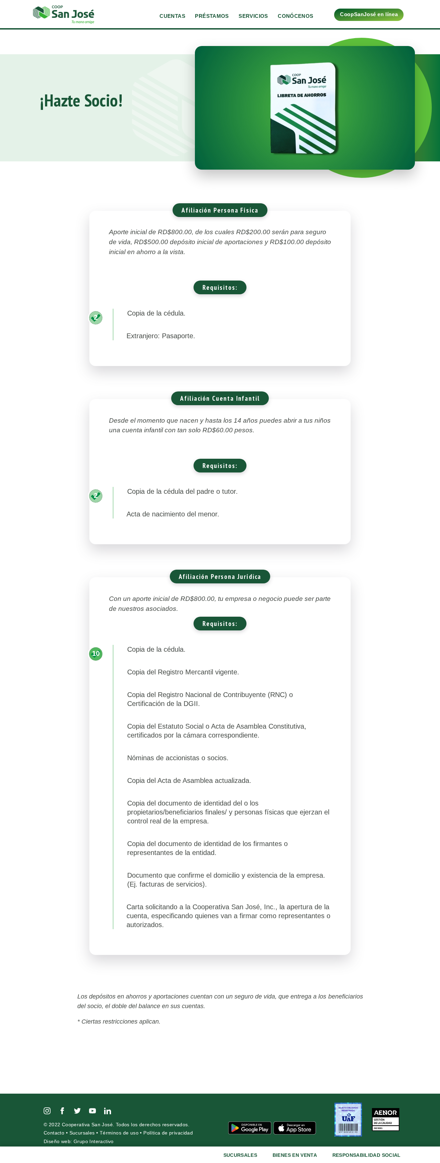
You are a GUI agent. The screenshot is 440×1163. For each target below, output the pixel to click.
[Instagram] (47, 1110)
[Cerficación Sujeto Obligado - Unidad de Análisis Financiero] (348, 1119)
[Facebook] (62, 1110)
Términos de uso (119, 1133)
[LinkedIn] (107, 1110)
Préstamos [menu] (212, 16)
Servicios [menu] (253, 16)
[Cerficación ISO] (385, 1119)
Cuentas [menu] (172, 16)
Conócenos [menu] (295, 16)
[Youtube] (92, 1110)
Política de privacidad (168, 1133)
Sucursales (82, 1133)
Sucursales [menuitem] (240, 1155)
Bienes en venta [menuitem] (295, 1155)
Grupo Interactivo (94, 1141)
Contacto (54, 1133)
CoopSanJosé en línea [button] (369, 14)
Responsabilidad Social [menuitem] (366, 1155)
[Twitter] (77, 1110)
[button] (419, 13)
